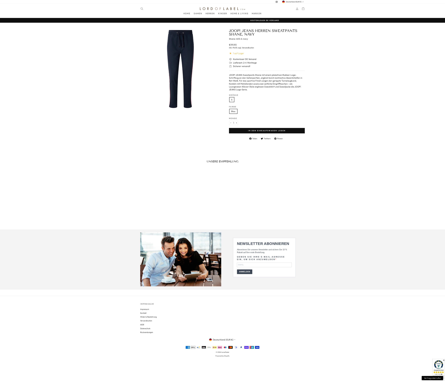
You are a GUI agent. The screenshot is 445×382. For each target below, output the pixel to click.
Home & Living (239, 13)
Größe (233, 95)
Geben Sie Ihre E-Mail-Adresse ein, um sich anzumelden (261, 258)
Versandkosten (248, 48)
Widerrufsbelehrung (148, 317)
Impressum (144, 309)
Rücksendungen (146, 332)
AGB (142, 325)
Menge (233, 118)
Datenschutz (145, 328)
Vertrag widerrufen (432, 378)
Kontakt (143, 313)
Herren (210, 13)
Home (186, 13)
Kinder (222, 13)
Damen (198, 13)
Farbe (233, 107)
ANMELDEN (244, 272)
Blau (233, 111)
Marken (257, 13)
